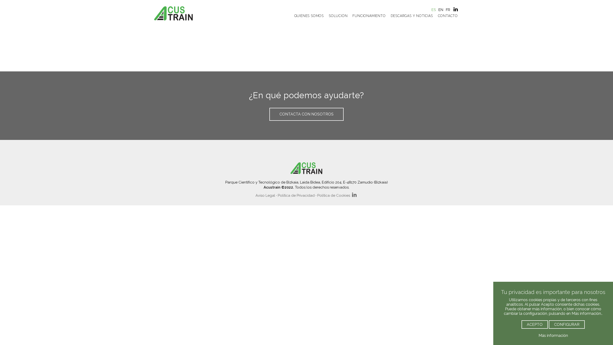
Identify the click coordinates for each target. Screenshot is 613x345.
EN (440, 10)
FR (448, 10)
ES (433, 10)
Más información (553, 335)
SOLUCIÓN (338, 16)
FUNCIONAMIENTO (369, 16)
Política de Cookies (333, 195)
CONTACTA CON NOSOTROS (306, 114)
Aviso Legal (265, 195)
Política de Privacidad (296, 195)
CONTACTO (448, 16)
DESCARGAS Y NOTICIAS (412, 16)
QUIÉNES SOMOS (309, 16)
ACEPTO (535, 324)
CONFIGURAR (566, 324)
